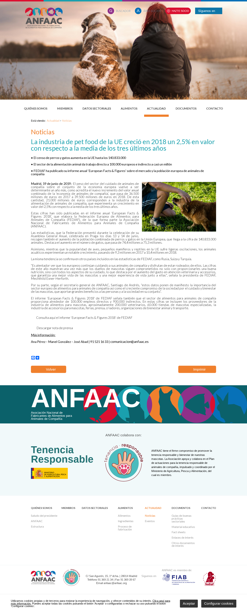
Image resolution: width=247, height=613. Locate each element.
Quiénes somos (35, 108)
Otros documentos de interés (183, 544)
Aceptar (189, 603)
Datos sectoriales (96, 108)
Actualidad (156, 108)
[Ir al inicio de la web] (44, 27)
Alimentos (129, 108)
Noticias (67, 120)
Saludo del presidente (44, 515)
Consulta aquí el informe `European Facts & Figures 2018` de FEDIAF (83, 318)
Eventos (150, 521)
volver (50, 369)
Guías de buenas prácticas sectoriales (181, 518)
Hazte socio (180, 10)
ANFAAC (37, 521)
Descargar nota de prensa (55, 328)
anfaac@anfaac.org (115, 583)
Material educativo (183, 526)
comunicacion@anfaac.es (129, 341)
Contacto (214, 108)
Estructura (37, 526)
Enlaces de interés (182, 537)
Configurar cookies (218, 603)
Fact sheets (179, 532)
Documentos (186, 108)
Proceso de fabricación (125, 528)
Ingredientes (125, 521)
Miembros (65, 108)
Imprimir (198, 369)
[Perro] (179, 230)
